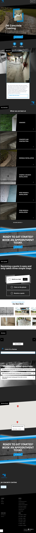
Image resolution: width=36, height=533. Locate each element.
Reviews (2, 501)
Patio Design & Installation (22, 506)
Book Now (3, 486)
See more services (17, 222)
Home (2, 499)
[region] (18, 339)
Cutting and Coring (21, 509)
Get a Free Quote (18, 37)
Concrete (20, 499)
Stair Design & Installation (22, 507)
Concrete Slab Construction (23, 501)
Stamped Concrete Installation (23, 504)
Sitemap (2, 503)
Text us (25, 279)
